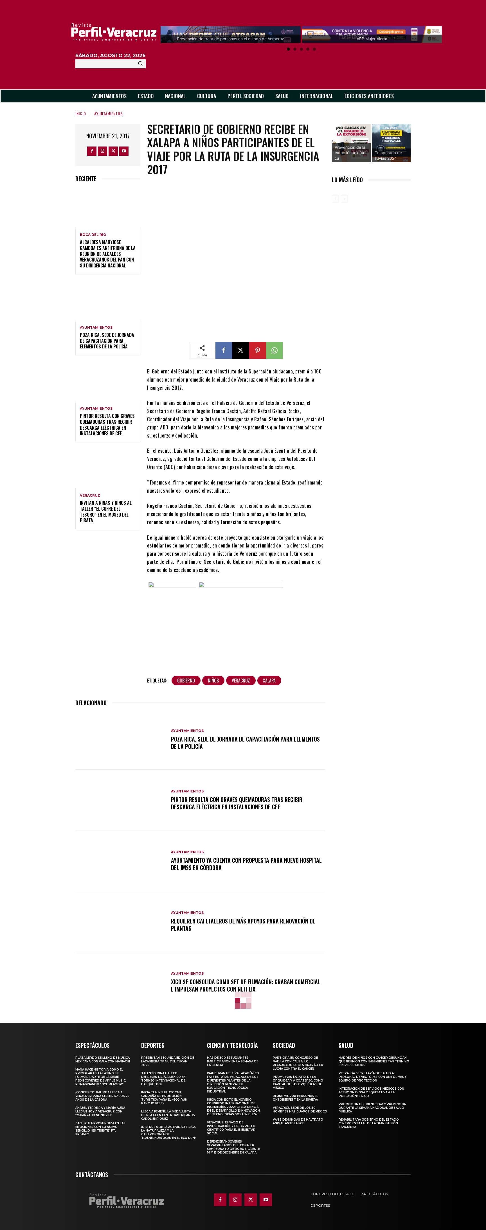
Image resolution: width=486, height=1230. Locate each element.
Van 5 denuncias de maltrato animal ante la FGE (298, 1121)
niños (213, 680)
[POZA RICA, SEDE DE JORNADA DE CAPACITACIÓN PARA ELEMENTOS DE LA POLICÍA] (107, 300)
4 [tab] (307, 49)
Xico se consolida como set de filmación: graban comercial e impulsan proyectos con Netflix (245, 985)
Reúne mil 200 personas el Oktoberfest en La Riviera (295, 1097)
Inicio (80, 113)
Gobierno (186, 680)
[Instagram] (102, 151)
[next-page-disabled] (344, 198)
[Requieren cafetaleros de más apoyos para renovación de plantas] (120, 922)
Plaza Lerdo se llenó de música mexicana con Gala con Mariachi (102, 1059)
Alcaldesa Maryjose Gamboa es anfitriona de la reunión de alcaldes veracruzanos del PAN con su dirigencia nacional (108, 254)
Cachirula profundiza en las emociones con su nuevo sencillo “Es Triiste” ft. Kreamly (100, 1128)
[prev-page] (335, 198)
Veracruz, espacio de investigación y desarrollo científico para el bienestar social (231, 1128)
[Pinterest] (257, 350)
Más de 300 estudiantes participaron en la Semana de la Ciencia (232, 1061)
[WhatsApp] (274, 350)
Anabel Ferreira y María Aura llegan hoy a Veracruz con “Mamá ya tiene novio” (100, 1111)
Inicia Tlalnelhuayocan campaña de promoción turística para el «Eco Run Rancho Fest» (164, 1098)
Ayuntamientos (108, 113)
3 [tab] (301, 49)
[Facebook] (91, 151)
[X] (113, 151)
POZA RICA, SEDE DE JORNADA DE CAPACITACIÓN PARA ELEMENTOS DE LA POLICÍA (107, 341)
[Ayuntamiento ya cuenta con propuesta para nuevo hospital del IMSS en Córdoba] (120, 861)
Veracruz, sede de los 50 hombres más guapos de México (300, 1109)
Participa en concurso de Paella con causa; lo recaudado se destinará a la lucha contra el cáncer (298, 1063)
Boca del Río (93, 234)
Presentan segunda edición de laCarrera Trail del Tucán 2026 (167, 1061)
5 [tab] (314, 49)
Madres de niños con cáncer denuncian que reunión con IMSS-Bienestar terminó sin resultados (374, 1061)
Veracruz (90, 495)
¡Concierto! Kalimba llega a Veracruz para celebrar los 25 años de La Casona (102, 1096)
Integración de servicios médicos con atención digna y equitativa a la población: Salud (371, 1092)
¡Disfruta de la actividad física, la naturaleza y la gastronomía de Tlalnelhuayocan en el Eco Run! (168, 1132)
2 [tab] (294, 49)
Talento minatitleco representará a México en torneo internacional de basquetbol (163, 1078)
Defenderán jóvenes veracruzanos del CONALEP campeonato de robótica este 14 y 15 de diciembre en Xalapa (233, 1147)
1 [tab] (288, 49)
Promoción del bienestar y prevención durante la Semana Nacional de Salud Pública (372, 1107)
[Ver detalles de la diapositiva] (351, 143)
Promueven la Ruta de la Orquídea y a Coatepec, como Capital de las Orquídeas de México (298, 1082)
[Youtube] (124, 151)
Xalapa (269, 680)
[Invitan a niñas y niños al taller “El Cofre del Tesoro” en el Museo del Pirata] (107, 468)
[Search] (140, 63)
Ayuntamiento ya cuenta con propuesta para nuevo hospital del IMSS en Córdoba (246, 864)
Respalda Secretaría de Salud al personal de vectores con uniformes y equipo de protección (373, 1076)
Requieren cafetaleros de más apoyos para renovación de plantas (243, 924)
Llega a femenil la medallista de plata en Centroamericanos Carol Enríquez (168, 1115)
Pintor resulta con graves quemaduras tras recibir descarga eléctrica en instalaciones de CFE (107, 425)
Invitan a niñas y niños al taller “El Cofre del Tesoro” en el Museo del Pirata (106, 511)
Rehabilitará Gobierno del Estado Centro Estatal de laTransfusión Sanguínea (369, 1123)
